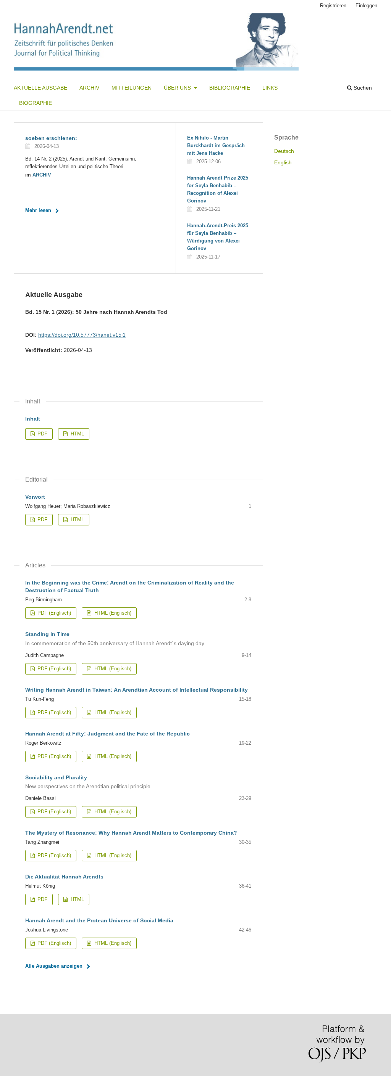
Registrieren (333, 5)
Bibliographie (229, 88)
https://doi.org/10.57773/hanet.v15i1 (82, 335)
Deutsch (284, 151)
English (283, 162)
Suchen (362, 88)
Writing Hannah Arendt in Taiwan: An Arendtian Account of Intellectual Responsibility (136, 690)
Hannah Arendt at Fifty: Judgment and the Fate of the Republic (107, 734)
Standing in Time (114, 638)
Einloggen (366, 5)
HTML (76, 434)
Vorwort (35, 497)
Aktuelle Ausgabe (40, 88)
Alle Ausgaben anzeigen (53, 966)
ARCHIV (41, 175)
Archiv (89, 88)
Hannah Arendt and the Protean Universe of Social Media (99, 920)
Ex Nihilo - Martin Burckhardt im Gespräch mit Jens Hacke (216, 145)
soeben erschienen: (51, 138)
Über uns (178, 88)
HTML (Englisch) (112, 613)
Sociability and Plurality (87, 782)
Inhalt (32, 419)
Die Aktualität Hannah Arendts (64, 877)
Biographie (35, 103)
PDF (41, 434)
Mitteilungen (131, 88)
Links (270, 88)
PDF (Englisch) (53, 613)
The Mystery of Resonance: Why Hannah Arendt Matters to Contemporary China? (131, 833)
